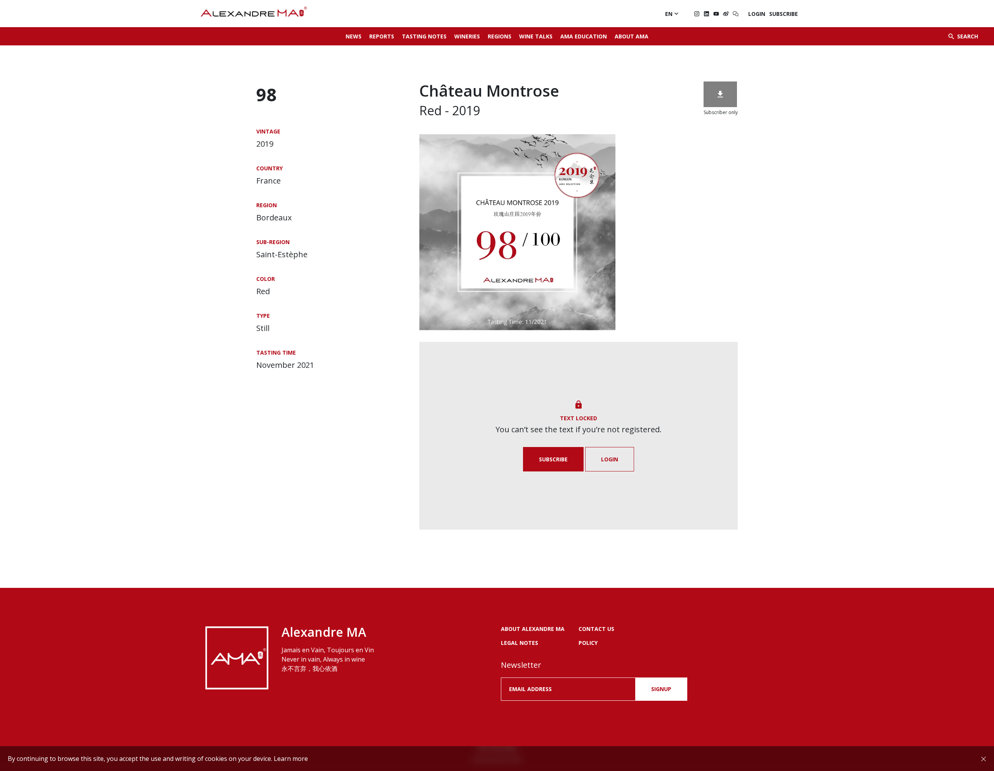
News (353, 36)
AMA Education (583, 36)
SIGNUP (661, 689)
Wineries (467, 36)
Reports (381, 36)
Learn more (291, 758)
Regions (499, 36)
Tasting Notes (424, 36)
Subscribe (783, 13)
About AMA (631, 36)
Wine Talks (536, 36)
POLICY (588, 642)
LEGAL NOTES (519, 642)
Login (756, 13)
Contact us (596, 628)
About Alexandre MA (533, 628)
